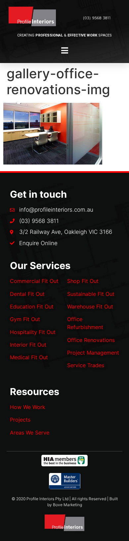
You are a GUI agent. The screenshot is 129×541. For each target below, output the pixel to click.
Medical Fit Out (29, 357)
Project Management (93, 352)
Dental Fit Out (27, 294)
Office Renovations (91, 340)
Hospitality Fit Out (33, 332)
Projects (20, 419)
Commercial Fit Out (34, 281)
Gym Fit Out (25, 319)
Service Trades (85, 365)
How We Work (27, 407)
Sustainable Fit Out (90, 294)
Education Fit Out (32, 306)
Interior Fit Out (28, 344)
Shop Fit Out (83, 281)
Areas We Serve (29, 432)
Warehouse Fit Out (90, 306)
